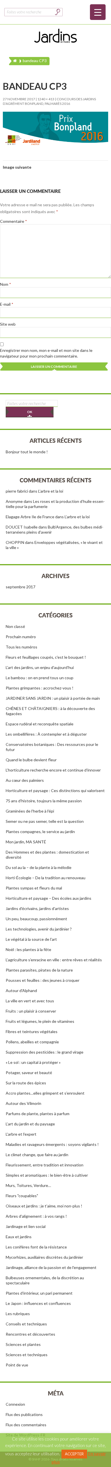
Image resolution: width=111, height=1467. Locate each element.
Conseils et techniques (26, 1323)
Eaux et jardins (19, 1236)
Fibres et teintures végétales (31, 1031)
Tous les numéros (21, 646)
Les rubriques (18, 1313)
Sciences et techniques (27, 1354)
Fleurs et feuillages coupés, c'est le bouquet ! (46, 657)
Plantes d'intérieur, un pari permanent (39, 1293)
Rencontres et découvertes (30, 1334)
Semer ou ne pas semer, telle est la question (45, 821)
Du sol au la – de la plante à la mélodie (38, 867)
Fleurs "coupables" (22, 1195)
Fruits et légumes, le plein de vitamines (40, 1021)
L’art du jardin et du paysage (30, 1123)
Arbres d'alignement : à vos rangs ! (36, 1216)
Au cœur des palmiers (25, 780)
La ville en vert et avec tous (30, 1000)
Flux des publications (24, 1414)
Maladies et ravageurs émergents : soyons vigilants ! (52, 1144)
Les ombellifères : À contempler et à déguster (46, 734)
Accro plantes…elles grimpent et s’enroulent (45, 1093)
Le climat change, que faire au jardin (37, 1154)
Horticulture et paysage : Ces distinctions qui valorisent (55, 790)
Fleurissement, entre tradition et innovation (44, 1164)
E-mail (6, 304)
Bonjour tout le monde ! (27, 451)
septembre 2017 (20, 586)
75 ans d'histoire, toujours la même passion (44, 800)
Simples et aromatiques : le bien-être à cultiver (47, 1175)
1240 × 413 (45, 99)
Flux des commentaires (26, 1424)
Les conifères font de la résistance (36, 1246)
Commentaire (13, 221)
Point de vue (17, 1364)
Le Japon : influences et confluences (38, 1303)
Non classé (15, 626)
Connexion (15, 1404)
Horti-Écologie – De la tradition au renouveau (45, 877)
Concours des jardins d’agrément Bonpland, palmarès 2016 (49, 101)
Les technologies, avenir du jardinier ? (39, 929)
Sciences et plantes (23, 1344)
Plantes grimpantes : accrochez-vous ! (39, 687)
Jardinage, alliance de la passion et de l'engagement (51, 1267)
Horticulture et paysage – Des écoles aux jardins (48, 898)
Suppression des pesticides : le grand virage (44, 1052)
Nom (5, 284)
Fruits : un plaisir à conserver (31, 1011)
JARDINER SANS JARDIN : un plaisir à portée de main (53, 698)
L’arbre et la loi (50, 491)
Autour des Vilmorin (23, 1103)
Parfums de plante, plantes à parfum (37, 1113)
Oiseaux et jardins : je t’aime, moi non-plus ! (44, 1205)
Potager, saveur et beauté (29, 1072)
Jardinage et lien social (26, 1226)
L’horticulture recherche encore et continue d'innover (53, 770)
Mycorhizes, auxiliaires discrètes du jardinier (44, 1257)
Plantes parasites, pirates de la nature (39, 970)
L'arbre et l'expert (21, 1134)
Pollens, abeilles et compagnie (32, 1041)
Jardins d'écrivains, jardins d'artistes (37, 908)
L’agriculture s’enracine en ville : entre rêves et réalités (54, 959)
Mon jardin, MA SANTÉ (26, 841)
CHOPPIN (15, 542)
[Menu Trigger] (98, 12)
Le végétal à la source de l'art (31, 939)
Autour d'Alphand (21, 990)
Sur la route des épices (26, 1082)
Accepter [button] (74, 1454)
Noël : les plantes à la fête (28, 949)
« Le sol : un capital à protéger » (33, 1062)
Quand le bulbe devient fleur (31, 759)
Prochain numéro (21, 636)
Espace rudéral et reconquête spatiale (39, 723)
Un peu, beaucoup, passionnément (36, 918)
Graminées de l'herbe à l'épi (30, 811)
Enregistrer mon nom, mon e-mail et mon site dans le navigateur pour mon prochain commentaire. (46, 353)
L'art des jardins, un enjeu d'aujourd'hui (40, 667)
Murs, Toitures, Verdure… (28, 1185)
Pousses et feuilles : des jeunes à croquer (42, 980)
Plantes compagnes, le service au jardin (40, 831)
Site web (8, 324)
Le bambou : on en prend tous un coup (39, 677)
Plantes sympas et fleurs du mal (34, 887)
